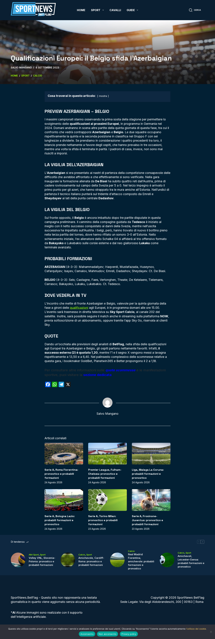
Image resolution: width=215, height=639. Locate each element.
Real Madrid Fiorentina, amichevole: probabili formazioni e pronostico (141, 561)
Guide (131, 10)
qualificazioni (79, 307)
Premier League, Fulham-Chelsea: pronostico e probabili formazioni (104, 474)
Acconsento (87, 634)
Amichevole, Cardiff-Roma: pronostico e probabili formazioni (91, 561)
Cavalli (115, 10)
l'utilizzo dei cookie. (196, 628)
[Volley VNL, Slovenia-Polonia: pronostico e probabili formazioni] (18, 560)
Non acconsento (108, 634)
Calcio (81, 554)
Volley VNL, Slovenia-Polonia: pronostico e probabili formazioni (42, 561)
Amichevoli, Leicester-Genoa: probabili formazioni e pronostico (191, 561)
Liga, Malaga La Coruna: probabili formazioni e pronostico (148, 474)
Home (81, 10)
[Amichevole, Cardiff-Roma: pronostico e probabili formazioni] (67, 560)
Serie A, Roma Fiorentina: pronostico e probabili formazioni (61, 474)
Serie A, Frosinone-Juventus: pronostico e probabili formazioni (147, 520)
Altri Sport (34, 554)
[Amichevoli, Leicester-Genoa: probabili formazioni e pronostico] (167, 560)
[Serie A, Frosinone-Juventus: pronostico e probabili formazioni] (151, 500)
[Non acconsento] (210, 631)
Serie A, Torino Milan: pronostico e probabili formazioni (103, 520)
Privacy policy (128, 634)
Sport (95, 10)
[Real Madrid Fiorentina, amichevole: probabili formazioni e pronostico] (117, 560)
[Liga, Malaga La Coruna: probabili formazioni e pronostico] (151, 453)
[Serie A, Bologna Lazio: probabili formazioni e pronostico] (64, 500)
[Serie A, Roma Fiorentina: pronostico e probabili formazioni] (64, 453)
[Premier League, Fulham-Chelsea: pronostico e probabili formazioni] (107, 453)
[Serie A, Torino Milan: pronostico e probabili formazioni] (107, 500)
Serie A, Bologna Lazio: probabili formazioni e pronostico (60, 520)
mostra (103, 96)
